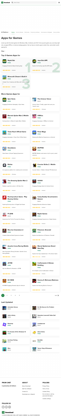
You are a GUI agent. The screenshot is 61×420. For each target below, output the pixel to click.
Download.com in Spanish (28, 394)
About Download (26, 386)
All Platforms (4, 32)
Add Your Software (26, 388)
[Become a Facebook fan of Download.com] (3, 407)
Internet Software (19, 32)
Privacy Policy (46, 386)
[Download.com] (5, 2)
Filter (2, 51)
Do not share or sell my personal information (48, 395)
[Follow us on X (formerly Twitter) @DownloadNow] (6, 407)
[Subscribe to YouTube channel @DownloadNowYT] (9, 407)
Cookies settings (47, 398)
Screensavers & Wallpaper (46, 32)
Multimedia (27, 32)
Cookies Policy (46, 391)
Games (13, 32)
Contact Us (25, 391)
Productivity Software (35, 32)
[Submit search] (12, 2)
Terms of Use (46, 388)
